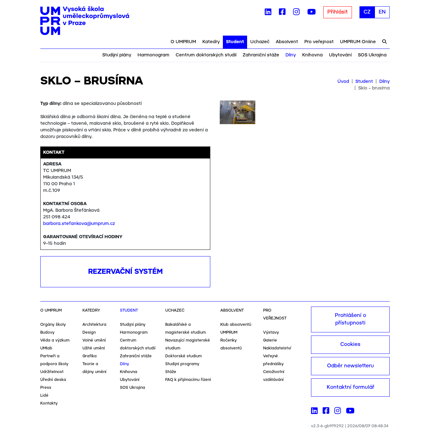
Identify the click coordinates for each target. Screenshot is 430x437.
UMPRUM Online (358, 42)
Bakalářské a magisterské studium (185, 328)
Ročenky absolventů (231, 344)
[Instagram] (296, 13)
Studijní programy (182, 364)
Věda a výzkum (55, 340)
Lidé (44, 395)
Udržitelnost (52, 372)
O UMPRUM (183, 42)
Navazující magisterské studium (187, 344)
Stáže (170, 372)
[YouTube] (311, 13)
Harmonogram (153, 55)
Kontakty (49, 403)
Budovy (47, 332)
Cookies (350, 344)
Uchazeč (259, 42)
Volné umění (94, 340)
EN (382, 12)
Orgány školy (53, 324)
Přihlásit (337, 12)
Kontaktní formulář (350, 387)
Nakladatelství (277, 348)
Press (45, 387)
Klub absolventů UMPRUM (235, 328)
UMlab (46, 348)
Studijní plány (116, 55)
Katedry (211, 42)
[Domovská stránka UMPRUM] (84, 21)
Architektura (94, 324)
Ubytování (340, 55)
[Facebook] (282, 13)
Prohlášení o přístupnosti (350, 319)
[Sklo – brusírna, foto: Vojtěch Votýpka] (237, 114)
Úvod (343, 81)
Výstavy (271, 332)
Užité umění (93, 348)
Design (89, 332)
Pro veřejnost (319, 42)
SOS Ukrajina (372, 55)
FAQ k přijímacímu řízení (188, 380)
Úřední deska (53, 380)
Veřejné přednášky (273, 360)
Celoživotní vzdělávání (273, 376)
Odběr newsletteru (350, 366)
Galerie (270, 340)
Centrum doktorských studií (206, 55)
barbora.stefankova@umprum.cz (79, 223)
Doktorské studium (183, 356)
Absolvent (287, 42)
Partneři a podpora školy (54, 360)
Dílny (291, 55)
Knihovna (312, 55)
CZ (367, 12)
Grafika (89, 356)
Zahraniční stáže (261, 55)
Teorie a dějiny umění (94, 368)
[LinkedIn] (268, 13)
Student (235, 42)
